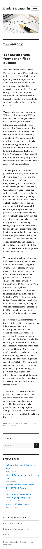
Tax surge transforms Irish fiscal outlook (17, 59)
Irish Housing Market (13, 523)
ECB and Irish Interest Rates (16, 529)
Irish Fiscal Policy (21, 423)
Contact (7, 535)
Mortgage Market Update (17, 504)
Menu (34, 8)
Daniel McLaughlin (16, 8)
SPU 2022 (13, 426)
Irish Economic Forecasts (14, 518)
